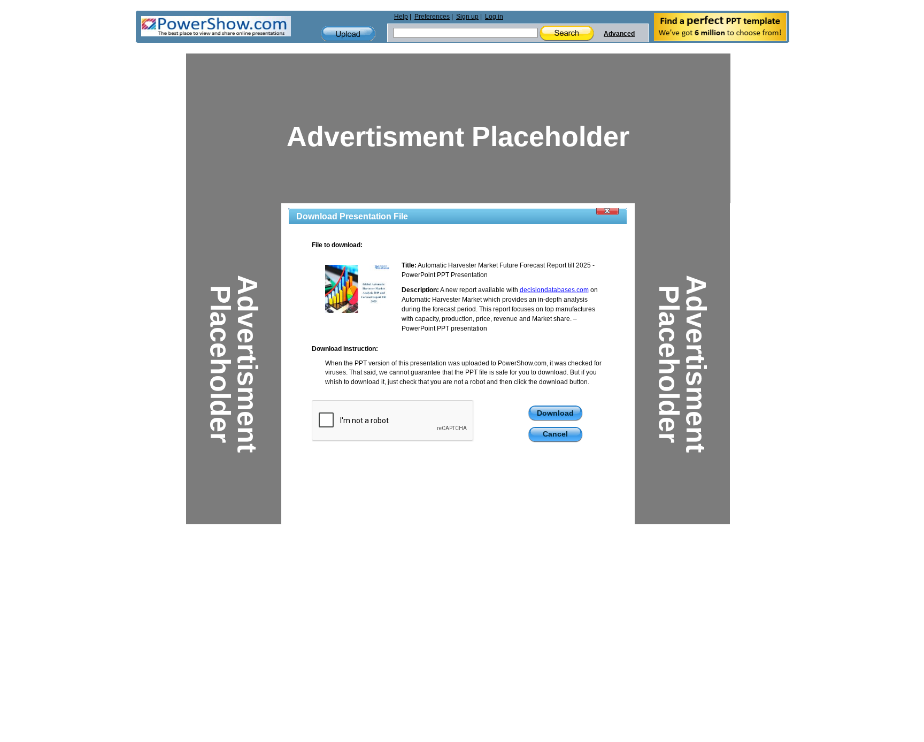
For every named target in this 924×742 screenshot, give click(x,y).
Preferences (432, 16)
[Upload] (348, 34)
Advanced (619, 33)
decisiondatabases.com (554, 290)
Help (401, 16)
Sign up (467, 16)
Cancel (555, 434)
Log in (494, 16)
